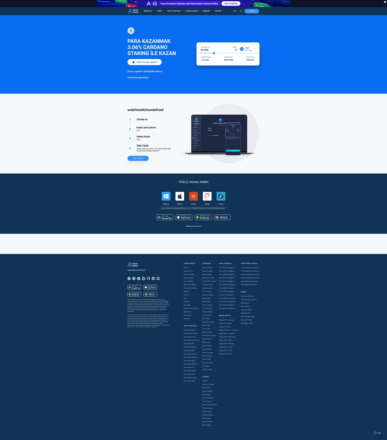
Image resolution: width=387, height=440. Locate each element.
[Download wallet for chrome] (222, 217)
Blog (185, 298)
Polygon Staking (207, 391)
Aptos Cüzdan (206, 349)
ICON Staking (206, 418)
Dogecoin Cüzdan (208, 295)
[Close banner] (385, 2)
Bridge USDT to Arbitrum (227, 333)
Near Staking (206, 394)
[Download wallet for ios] (184, 217)
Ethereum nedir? (246, 310)
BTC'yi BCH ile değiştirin (226, 305)
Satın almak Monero (190, 347)
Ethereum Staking (208, 384)
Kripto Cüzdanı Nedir (247, 296)
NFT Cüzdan (206, 318)
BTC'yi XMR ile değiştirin (227, 274)
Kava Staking (206, 388)
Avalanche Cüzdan (208, 322)
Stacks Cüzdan (207, 369)
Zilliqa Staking (206, 411)
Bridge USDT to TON (225, 347)
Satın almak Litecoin (190, 354)
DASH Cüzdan (206, 359)
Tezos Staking (207, 401)
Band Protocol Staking (209, 404)
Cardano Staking (207, 415)
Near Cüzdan (206, 298)
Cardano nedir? (246, 313)
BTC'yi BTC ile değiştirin (226, 281)
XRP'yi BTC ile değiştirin (226, 278)
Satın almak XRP (189, 344)
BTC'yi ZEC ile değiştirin (226, 308)
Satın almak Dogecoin (191, 357)
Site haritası (188, 315)
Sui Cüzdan (206, 366)
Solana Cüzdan (207, 274)
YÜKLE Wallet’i (138, 158)
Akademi (186, 301)
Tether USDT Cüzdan (209, 281)
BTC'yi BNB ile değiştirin (226, 288)
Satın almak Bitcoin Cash (192, 340)
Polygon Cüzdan (207, 312)
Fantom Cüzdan (207, 305)
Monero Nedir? (245, 306)
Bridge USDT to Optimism (227, 337)
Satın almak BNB (189, 350)
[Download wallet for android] (165, 217)
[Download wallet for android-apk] (203, 217)
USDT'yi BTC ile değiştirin (227, 271)
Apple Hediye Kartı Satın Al (249, 281)
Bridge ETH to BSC (225, 327)
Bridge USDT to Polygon (226, 344)
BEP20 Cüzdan (207, 346)
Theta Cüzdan (207, 291)
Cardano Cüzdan (207, 284)
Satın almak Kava (189, 374)
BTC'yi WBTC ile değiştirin (227, 298)
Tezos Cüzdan (207, 315)
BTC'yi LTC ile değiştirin (226, 295)
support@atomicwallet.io (136, 270)
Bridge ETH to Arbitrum (226, 320)
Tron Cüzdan (206, 329)
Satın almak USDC (189, 360)
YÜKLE (251, 11)
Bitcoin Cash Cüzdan (209, 335)
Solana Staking (207, 421)
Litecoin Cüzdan (207, 308)
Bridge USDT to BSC (225, 340)
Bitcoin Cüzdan (207, 268)
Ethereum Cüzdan (208, 278)
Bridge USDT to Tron (225, 350)
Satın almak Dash (189, 381)
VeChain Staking (207, 408)
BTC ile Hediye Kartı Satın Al (250, 268)
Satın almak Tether (190, 337)
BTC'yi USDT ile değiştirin (227, 284)
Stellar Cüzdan (207, 339)
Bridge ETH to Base (225, 323)
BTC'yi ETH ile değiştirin (226, 268)
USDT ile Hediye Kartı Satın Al (250, 274)
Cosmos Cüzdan (207, 362)
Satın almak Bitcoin (190, 330)
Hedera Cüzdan (207, 332)
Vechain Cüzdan (207, 352)
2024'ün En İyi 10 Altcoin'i (249, 299)
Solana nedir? (245, 303)
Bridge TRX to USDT (225, 354)
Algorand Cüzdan (207, 288)
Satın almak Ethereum (191, 333)
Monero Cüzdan (207, 271)
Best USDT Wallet (246, 320)
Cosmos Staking (207, 398)
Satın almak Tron (189, 367)
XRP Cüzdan (206, 301)
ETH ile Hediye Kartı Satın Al (250, 271)
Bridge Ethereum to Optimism (228, 330)
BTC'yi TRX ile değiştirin (226, 291)
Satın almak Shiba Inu (191, 364)
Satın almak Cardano (190, 377)
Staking (204, 381)
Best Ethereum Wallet (248, 316)
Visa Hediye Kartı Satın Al (249, 284)
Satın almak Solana (190, 371)
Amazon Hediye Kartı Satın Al (250, 278)
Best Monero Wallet (247, 323)
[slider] (214, 53)
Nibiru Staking (206, 425)
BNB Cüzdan (206, 325)
